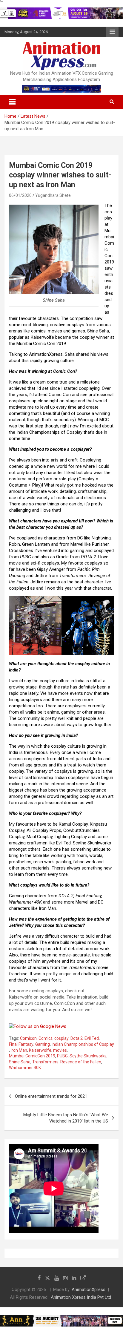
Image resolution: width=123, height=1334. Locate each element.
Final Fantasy (21, 1044)
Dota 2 (76, 1038)
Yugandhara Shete (53, 195)
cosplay (61, 1038)
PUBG (62, 1056)
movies (60, 1050)
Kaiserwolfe (40, 1050)
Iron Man (19, 1050)
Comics (46, 1038)
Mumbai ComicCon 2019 (32, 1056)
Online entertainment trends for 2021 (51, 1096)
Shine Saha (19, 1061)
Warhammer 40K (25, 1067)
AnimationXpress (88, 1289)
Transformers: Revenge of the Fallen (66, 1061)
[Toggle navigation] (12, 102)
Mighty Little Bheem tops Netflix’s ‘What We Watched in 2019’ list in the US (65, 1118)
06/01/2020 (20, 195)
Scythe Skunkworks (88, 1056)
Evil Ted (91, 1038)
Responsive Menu (112, 32)
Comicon (28, 1038)
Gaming (42, 1044)
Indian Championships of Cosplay (83, 1044)
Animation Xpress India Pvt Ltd (81, 1297)
